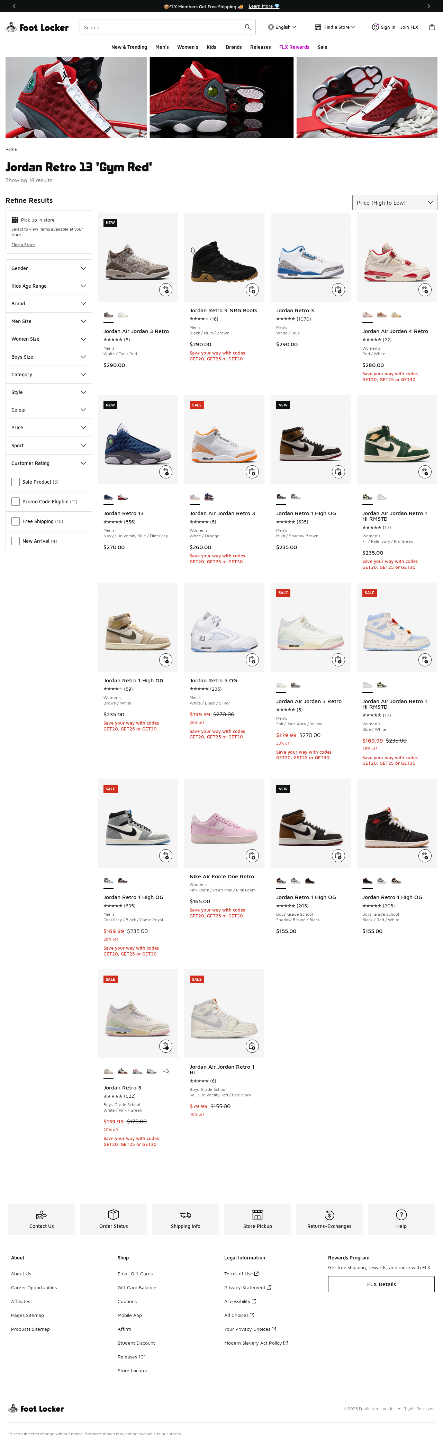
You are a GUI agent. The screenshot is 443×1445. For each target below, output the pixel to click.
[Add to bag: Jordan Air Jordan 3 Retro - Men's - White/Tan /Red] (165, 289)
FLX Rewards (294, 47)
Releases (260, 47)
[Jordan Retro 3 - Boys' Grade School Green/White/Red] (137, 1071)
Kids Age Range (29, 286)
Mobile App (130, 1315)
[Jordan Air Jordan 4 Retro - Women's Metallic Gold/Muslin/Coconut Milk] (396, 315)
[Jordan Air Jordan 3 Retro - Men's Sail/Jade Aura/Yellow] (123, 315)
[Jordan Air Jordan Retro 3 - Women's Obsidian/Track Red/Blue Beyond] (209, 497)
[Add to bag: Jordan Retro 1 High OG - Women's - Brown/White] (165, 659)
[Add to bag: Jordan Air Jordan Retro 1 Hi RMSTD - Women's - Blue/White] (425, 659)
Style (17, 392)
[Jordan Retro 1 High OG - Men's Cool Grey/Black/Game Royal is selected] (108, 881)
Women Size (25, 339)
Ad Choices (236, 1315)
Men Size (21, 321)
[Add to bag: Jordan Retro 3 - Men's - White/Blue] (338, 289)
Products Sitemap (30, 1329)
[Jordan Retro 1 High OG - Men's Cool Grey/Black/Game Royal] (295, 497)
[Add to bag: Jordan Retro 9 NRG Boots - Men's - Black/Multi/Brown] (252, 289)
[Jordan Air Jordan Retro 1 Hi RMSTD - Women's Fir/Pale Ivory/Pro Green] (382, 685)
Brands (234, 47)
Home (11, 149)
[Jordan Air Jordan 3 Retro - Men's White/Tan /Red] (295, 685)
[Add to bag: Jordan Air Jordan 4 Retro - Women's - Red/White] (425, 289)
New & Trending (129, 47)
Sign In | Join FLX (399, 27)
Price (17, 427)
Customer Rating (30, 463)
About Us (21, 1273)
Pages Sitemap (27, 1315)
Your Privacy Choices (247, 1329)
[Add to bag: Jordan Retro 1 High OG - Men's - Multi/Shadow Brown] (338, 471)
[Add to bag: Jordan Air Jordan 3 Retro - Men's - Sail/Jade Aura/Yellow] (338, 659)
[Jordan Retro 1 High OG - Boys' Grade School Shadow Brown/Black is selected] (281, 881)
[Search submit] (247, 27)
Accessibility (237, 1301)
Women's (187, 47)
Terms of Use (238, 1273)
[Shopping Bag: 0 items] (431, 27)
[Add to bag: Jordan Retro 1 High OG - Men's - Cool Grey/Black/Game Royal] (165, 855)
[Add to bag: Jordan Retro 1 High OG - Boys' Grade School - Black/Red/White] (425, 855)
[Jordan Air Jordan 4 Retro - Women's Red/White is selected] (367, 315)
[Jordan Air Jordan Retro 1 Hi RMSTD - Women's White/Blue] (382, 497)
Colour (18, 410)
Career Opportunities (34, 1287)
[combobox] (167, 27)
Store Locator (132, 1370)
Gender (19, 268)
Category (21, 374)
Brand (18, 303)
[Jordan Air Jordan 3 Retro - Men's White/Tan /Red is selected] (108, 315)
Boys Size (22, 357)
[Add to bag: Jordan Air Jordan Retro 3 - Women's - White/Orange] (252, 471)
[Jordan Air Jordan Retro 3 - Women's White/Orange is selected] (195, 497)
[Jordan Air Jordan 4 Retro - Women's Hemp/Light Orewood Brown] (382, 315)
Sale (322, 47)
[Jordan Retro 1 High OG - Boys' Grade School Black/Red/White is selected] (367, 881)
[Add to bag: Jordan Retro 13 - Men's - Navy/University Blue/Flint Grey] (165, 471)
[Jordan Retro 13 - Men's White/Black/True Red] (123, 497)
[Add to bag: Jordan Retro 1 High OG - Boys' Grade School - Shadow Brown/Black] (338, 855)
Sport (17, 445)
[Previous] (14, 6)
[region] (221, 6)
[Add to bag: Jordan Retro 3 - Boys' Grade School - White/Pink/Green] (165, 1046)
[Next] (428, 6)
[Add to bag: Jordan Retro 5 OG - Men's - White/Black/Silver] (252, 659)
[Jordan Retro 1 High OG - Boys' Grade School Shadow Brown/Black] (396, 881)
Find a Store (23, 244)
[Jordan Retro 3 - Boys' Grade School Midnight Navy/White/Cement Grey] (151, 1071)
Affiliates (20, 1301)
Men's (162, 47)
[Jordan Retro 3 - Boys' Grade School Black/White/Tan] (123, 1071)
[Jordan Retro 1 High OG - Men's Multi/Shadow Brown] (123, 881)
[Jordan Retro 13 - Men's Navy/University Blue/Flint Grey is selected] (108, 497)
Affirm (124, 1329)
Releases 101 (132, 1356)
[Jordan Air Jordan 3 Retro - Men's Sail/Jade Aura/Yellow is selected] (281, 685)
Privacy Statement (244, 1287)
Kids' (212, 47)
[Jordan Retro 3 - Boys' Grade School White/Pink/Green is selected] (108, 1071)
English (283, 27)
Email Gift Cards (135, 1273)
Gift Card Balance (137, 1287)
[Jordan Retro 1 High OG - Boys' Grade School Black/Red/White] (310, 881)
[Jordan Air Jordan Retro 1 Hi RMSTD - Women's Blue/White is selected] (367, 685)
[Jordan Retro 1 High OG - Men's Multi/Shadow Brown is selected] (281, 497)
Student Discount (136, 1343)
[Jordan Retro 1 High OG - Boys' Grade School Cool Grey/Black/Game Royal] (295, 881)
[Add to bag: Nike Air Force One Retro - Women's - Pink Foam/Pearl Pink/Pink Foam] (252, 855)
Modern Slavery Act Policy (253, 1343)
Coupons (127, 1301)
